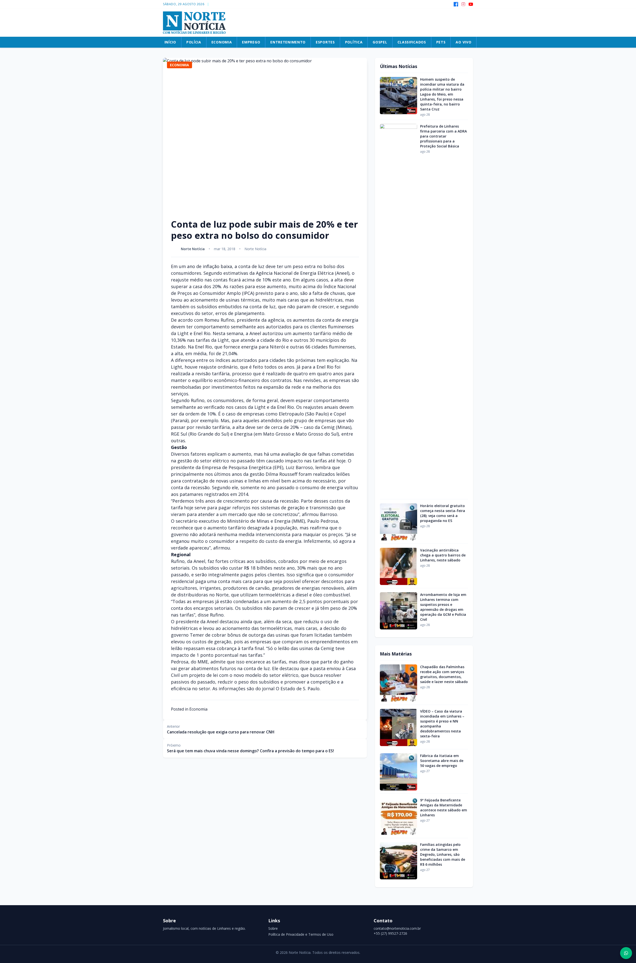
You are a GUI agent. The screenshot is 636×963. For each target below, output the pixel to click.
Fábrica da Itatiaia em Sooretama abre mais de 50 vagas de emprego (441, 760)
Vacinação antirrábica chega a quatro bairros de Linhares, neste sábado (443, 555)
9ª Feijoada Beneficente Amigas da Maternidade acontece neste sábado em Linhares (443, 807)
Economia (198, 709)
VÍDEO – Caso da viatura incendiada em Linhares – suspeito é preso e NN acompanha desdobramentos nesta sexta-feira (442, 723)
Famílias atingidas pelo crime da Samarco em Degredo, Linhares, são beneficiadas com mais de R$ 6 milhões (442, 854)
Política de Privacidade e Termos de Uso (300, 934)
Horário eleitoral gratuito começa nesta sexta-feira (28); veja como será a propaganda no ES (442, 513)
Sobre (273, 928)
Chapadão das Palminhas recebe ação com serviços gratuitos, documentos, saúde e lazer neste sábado (444, 674)
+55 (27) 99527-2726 (390, 933)
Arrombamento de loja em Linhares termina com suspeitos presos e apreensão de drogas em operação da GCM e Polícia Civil (443, 607)
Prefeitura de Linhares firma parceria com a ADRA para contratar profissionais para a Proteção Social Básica (443, 136)
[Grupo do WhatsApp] (626, 953)
